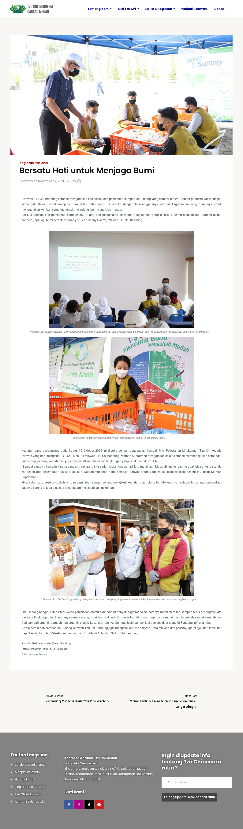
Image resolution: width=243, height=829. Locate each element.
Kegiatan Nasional (34, 163)
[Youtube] (99, 804)
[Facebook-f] (68, 804)
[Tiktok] (89, 804)
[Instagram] (79, 804)
